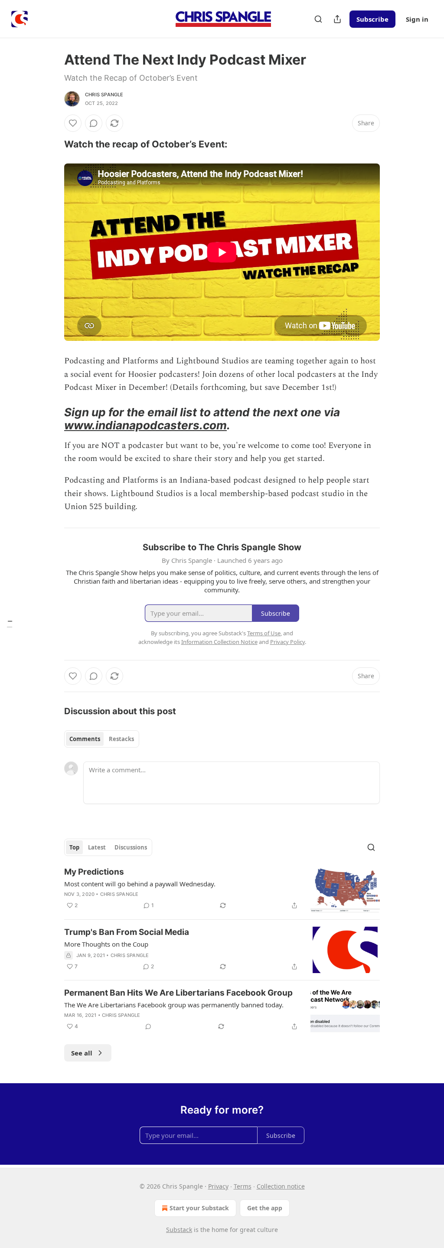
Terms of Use (264, 633)
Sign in (417, 19)
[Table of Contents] (9, 624)
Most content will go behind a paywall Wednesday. (139, 883)
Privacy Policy (287, 642)
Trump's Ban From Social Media (126, 932)
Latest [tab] (97, 847)
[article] (222, 889)
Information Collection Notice (219, 642)
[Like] (73, 123)
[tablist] (101, 739)
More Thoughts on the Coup (106, 944)
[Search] (318, 19)
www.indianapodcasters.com (145, 425)
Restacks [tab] (121, 739)
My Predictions (94, 872)
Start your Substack (199, 1208)
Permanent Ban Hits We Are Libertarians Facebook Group (178, 993)
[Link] (52, 144)
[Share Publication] (337, 19)
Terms (242, 1186)
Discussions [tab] (130, 847)
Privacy (218, 1186)
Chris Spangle (104, 94)
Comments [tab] (84, 739)
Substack (179, 1229)
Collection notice (281, 1186)
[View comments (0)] (93, 123)
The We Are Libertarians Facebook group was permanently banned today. (174, 1004)
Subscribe (372, 19)
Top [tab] (74, 847)
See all (81, 1053)
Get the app (264, 1208)
